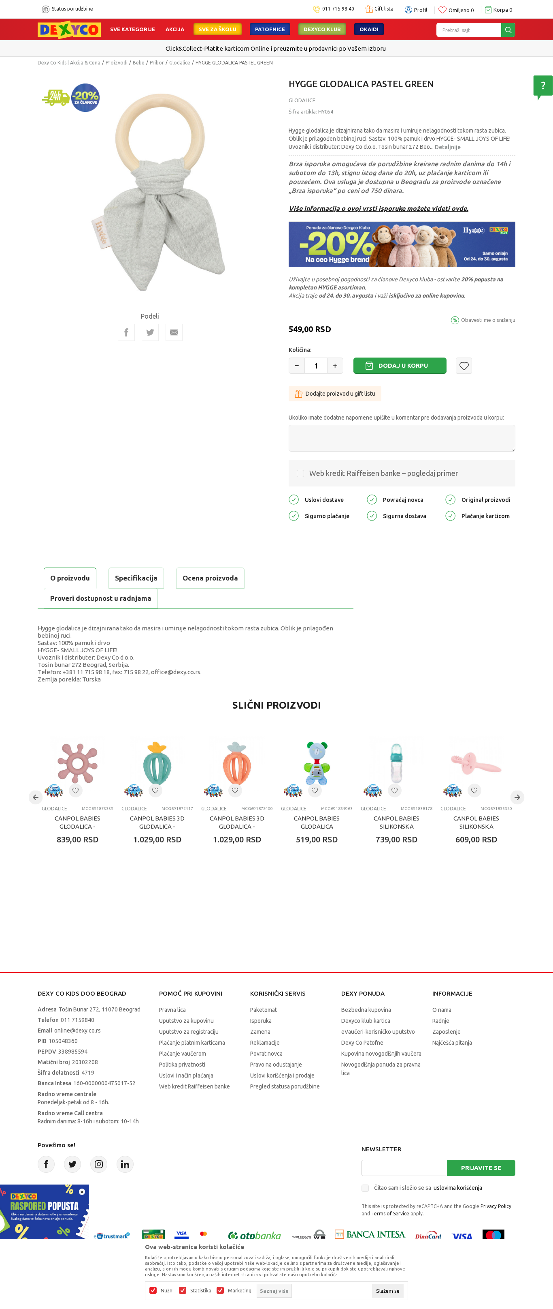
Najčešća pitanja (452, 1042)
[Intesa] (370, 1236)
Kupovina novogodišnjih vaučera (381, 1053)
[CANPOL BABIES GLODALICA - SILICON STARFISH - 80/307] (77, 763)
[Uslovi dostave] (294, 499)
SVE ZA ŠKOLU (217, 29)
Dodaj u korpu (403, 365)
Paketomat (263, 1010)
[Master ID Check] (207, 1236)
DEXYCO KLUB (322, 29)
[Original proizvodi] (450, 499)
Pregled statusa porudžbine (285, 1086)
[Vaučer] (153, 1236)
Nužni (167, 1290)
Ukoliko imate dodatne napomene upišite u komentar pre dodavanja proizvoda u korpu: (396, 417)
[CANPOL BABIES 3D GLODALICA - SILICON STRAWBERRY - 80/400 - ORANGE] (237, 763)
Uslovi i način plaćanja (186, 1075)
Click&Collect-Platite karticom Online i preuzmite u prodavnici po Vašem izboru (276, 48)
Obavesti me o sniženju (488, 320)
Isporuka (261, 1021)
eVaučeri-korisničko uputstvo (378, 1031)
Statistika (200, 1290)
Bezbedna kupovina (366, 1010)
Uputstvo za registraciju (189, 1031)
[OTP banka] (254, 1236)
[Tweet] (150, 332)
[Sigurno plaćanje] (294, 515)
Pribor (157, 62)
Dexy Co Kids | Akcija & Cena (69, 62)
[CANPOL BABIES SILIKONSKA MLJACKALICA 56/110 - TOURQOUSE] (396, 763)
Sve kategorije (132, 29)
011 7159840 (77, 1020)
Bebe (139, 62)
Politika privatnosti (182, 1064)
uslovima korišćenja (458, 1188)
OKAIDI (369, 29)
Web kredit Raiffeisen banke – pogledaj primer (383, 473)
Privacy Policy (496, 1206)
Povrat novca (266, 1053)
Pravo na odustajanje (276, 1064)
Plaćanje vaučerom (182, 1053)
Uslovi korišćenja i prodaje (282, 1075)
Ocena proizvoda (210, 578)
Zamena (260, 1031)
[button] (464, 366)
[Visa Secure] (181, 1236)
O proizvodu (70, 578)
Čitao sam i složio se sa (428, 1188)
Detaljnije (448, 147)
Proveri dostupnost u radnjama (100, 598)
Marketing (239, 1290)
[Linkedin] (125, 1164)
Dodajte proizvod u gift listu (340, 393)
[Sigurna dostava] (372, 515)
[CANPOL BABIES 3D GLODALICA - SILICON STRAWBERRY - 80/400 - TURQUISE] (157, 763)
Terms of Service (390, 1213)
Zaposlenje (446, 1031)
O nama (441, 1010)
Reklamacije (265, 1042)
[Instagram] (99, 1164)
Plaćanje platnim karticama (192, 1042)
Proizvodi (117, 62)
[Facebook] (126, 332)
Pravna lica (172, 1010)
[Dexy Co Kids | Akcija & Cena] (69, 29)
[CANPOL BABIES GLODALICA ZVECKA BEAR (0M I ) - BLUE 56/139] (317, 763)
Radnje (440, 1021)
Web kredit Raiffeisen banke (194, 1086)
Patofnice (270, 29)
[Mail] (174, 332)
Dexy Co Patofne (362, 1042)
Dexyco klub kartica (365, 1021)
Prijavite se (481, 1167)
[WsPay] (309, 1236)
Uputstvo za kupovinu (186, 1021)
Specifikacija (136, 578)
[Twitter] (72, 1164)
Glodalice (179, 62)
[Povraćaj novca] (372, 499)
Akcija (175, 29)
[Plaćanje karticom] (450, 515)
